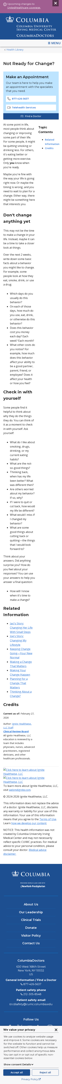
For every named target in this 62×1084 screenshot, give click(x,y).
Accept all (17, 1072)
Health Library (14, 49)
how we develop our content (28, 823)
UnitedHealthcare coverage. (24, 7)
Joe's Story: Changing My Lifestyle (18, 640)
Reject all (45, 1072)
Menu (56, 43)
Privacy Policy (29, 1079)
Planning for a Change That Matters (19, 683)
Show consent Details (17, 1064)
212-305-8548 (32, 994)
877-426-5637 (20, 98)
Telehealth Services (24, 107)
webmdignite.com (20, 790)
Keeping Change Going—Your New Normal (21, 653)
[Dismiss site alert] (55, 3)
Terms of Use (47, 819)
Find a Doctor (33, 116)
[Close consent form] (56, 1029)
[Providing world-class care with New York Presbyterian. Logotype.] (31, 886)
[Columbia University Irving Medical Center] (31, 874)
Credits (49, 148)
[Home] (31, 26)
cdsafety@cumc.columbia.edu (32, 1004)
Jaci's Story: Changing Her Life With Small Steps (21, 628)
